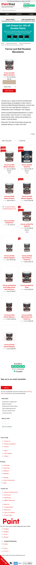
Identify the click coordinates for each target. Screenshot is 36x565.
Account (19, 14)
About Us (6, 504)
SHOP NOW (18, 32)
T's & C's (5, 551)
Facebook (6, 529)
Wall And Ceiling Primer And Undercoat (9, 287)
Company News (8, 507)
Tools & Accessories (9, 480)
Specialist (6, 473)
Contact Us (7, 441)
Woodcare (6, 471)
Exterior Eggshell (9, 257)
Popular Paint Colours (11, 43)
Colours (6, 456)
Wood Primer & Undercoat (27, 258)
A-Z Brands (6, 465)
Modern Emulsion (9, 166)
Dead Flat (27, 166)
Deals (5, 483)
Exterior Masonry (9, 316)
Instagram (6, 531)
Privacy (5, 548)
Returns (6, 446)
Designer (5, 477)
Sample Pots (9, 222)
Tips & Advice (8, 453)
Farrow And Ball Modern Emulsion (9, 74)
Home (2, 43)
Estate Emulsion (9, 197)
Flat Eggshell (27, 225)
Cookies (5, 544)
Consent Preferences (10, 541)
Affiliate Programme (9, 500)
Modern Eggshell (26, 197)
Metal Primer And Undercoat (26, 317)
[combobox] (18, 10)
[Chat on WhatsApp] (7, 427)
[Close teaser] (10, 563)
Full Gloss (27, 286)
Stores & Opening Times (11, 492)
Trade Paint (6, 468)
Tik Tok (5, 534)
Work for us (7, 510)
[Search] (32, 10)
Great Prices (10, 19)
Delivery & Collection (10, 444)
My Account (7, 495)
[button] (5, 560)
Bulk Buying (7, 497)
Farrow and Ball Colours (25, 43)
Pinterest (5, 537)
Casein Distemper (9, 346)
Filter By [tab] (22, 141)
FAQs (5, 450)
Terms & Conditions (9, 512)
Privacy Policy (8, 515)
